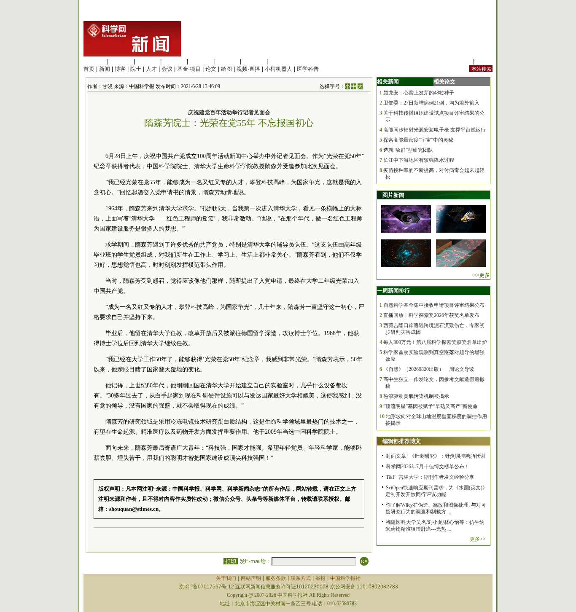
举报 (320, 578)
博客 (120, 69)
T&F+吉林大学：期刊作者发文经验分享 (430, 477)
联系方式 (301, 578)
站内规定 (460, 61)
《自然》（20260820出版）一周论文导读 (428, 369)
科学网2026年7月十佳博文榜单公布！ (427, 467)
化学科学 (148, 61)
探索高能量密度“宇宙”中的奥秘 (418, 140)
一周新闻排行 (393, 290)
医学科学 (121, 61)
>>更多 (481, 275)
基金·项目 (189, 69)
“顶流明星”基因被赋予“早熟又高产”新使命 (430, 406)
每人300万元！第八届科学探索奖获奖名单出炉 (435, 342)
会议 (166, 69)
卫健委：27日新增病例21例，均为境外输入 (431, 103)
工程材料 (174, 61)
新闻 (104, 69)
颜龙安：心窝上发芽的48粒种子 (418, 93)
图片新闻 (393, 195)
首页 (88, 69)
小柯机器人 (278, 69)
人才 (151, 69)
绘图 (226, 69)
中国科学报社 (345, 578)
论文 (210, 69)
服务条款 (276, 578)
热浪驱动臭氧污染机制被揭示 (416, 396)
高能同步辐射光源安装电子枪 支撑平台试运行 (434, 130)
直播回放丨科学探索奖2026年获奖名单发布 (431, 315)
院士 (135, 69)
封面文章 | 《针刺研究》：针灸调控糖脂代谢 (435, 456)
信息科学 (201, 61)
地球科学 (227, 61)
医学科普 (308, 69)
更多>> (478, 539)
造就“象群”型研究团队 (408, 150)
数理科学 (254, 61)
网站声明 (251, 578)
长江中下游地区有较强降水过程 (418, 160)
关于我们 (226, 578)
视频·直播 (248, 69)
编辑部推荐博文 (401, 441)
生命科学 (94, 61)
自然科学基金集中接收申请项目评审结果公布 (433, 305)
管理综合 (280, 61)
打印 (230, 561)
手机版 (484, 61)
